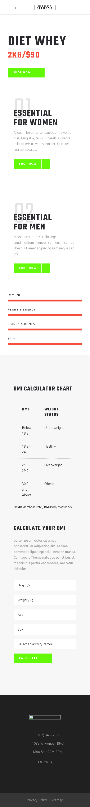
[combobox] (45, 629)
